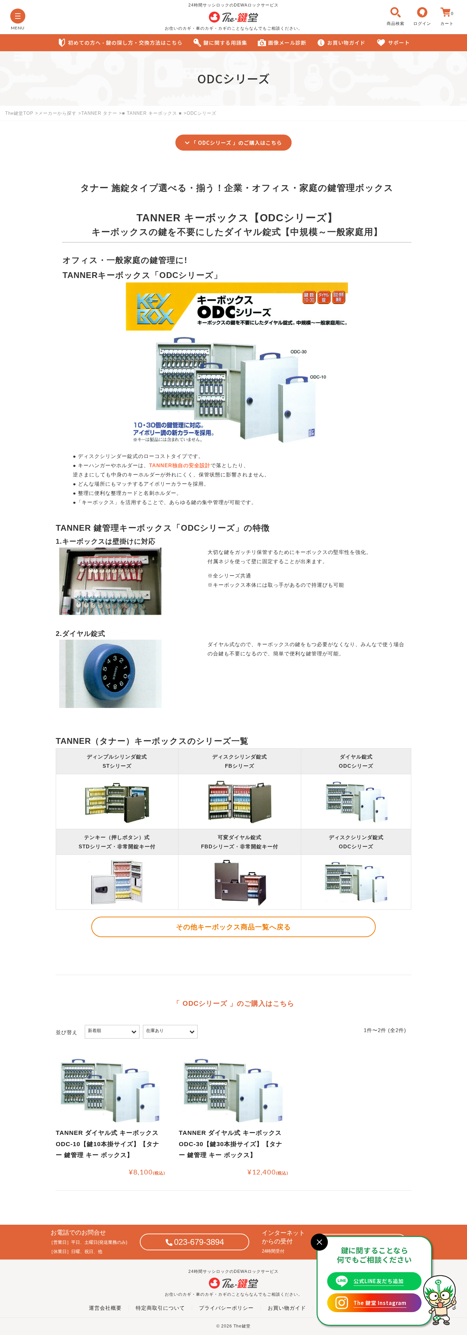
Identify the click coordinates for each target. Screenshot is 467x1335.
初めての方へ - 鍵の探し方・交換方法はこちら (125, 42)
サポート (399, 42)
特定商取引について (160, 1308)
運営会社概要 (105, 1308)
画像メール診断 (287, 42)
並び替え (67, 1032)
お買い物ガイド (346, 42)
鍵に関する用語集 (225, 42)
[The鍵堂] (233, 20)
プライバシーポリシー (226, 1308)
